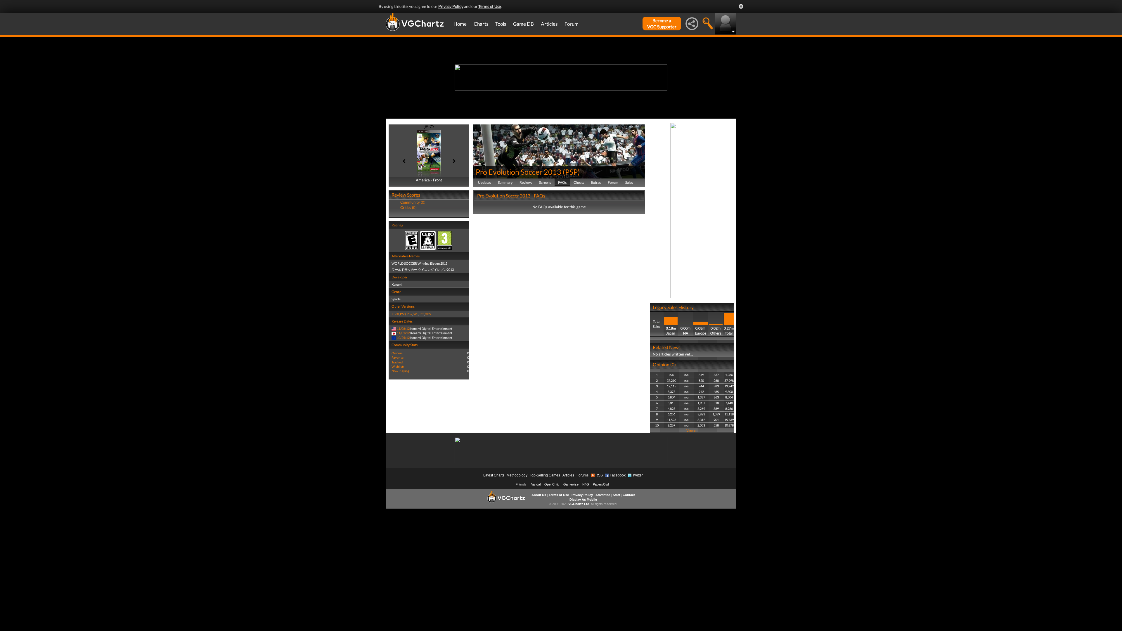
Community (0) (412, 202)
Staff (616, 495)
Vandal (536, 484)
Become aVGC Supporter (661, 23)
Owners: (398, 353)
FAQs (562, 182)
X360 (395, 314)
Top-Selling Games (545, 475)
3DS (428, 314)
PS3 (403, 314)
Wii (415, 314)
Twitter (638, 475)
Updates (484, 182)
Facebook (618, 475)
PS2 (409, 314)
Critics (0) (408, 207)
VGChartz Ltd (578, 504)
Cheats (579, 182)
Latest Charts (493, 475)
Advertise (602, 495)
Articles (549, 24)
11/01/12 (403, 333)
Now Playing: (401, 371)
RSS (599, 475)
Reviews (526, 182)
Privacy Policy (450, 6)
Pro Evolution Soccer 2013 (518, 171)
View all (691, 430)
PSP (571, 171)
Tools (500, 24)
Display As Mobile (583, 499)
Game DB (523, 24)
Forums (582, 475)
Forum (572, 24)
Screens (545, 182)
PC (422, 314)
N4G (585, 484)
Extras (596, 182)
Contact (629, 495)
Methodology (517, 475)
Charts (481, 24)
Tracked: (398, 362)
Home (460, 24)
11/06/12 (403, 328)
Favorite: (398, 357)
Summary (505, 182)
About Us (538, 495)
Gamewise (571, 484)
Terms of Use (489, 6)
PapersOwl (601, 484)
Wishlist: (398, 366)
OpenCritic (552, 484)
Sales (629, 182)
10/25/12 (403, 337)
